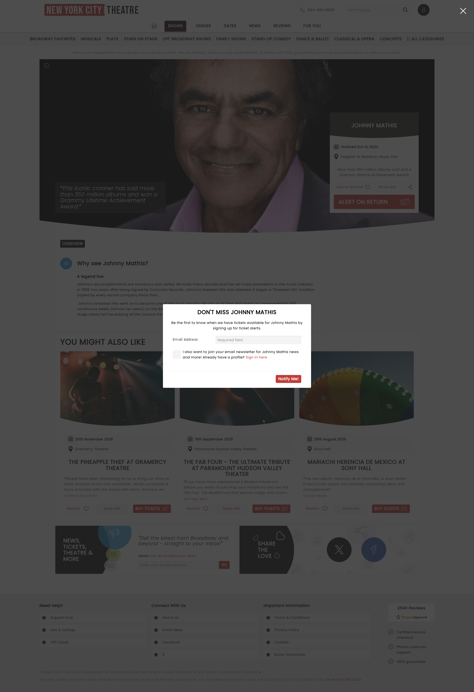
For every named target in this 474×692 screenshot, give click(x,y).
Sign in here (256, 357)
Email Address (185, 339)
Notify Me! (288, 379)
